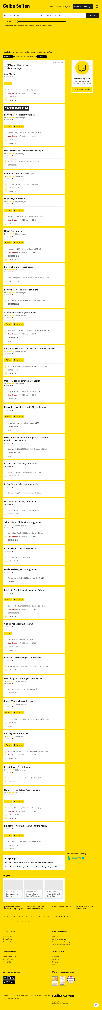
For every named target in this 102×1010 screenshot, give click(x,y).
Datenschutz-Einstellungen (40, 995)
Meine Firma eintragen (83, 6)
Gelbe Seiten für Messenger (61, 942)
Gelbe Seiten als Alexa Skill (61, 945)
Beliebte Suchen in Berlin (60, 907)
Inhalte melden (13, 999)
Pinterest (55, 962)
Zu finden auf (58, 951)
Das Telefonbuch (8, 959)
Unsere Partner (9, 951)
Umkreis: (7, 21)
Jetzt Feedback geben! (82, 89)
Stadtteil (41, 56)
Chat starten (19, 126)
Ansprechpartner (8, 936)
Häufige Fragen (8, 939)
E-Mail (9, 83)
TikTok (54, 965)
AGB (4, 999)
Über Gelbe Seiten (60, 931)
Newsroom (56, 936)
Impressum (6, 995)
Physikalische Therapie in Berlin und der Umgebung (11, 908)
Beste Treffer (8, 56)
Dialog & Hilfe (9, 931)
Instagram (55, 956)
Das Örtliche (7, 962)
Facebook (55, 959)
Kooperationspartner (10, 956)
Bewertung (19, 56)
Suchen (50, 6)
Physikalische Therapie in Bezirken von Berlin (35, 908)
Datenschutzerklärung (20, 995)
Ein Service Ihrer (60, 1002)
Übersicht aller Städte (10, 942)
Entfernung (30, 56)
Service (58, 6)
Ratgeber (66, 6)
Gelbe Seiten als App (59, 939)
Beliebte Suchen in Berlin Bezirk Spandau (84, 908)
